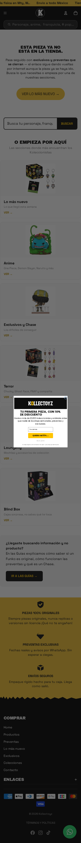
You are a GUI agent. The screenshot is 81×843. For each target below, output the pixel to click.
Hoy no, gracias (41, 440)
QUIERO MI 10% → (40, 435)
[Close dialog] (65, 397)
